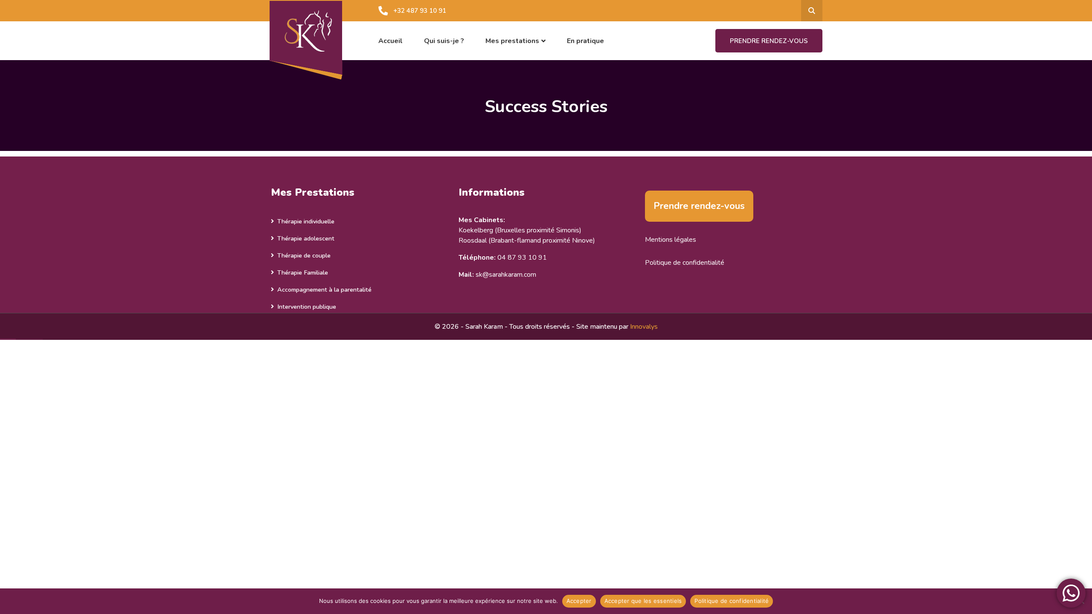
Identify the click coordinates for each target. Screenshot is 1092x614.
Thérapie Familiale (302, 272)
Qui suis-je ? (444, 41)
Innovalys (644, 326)
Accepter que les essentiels (643, 600)
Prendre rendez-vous (769, 41)
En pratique (585, 41)
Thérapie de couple (304, 255)
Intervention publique (306, 306)
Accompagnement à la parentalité (324, 289)
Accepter (579, 600)
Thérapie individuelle (305, 221)
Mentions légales (670, 239)
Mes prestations (512, 41)
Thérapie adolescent (305, 238)
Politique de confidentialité (684, 262)
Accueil (390, 41)
